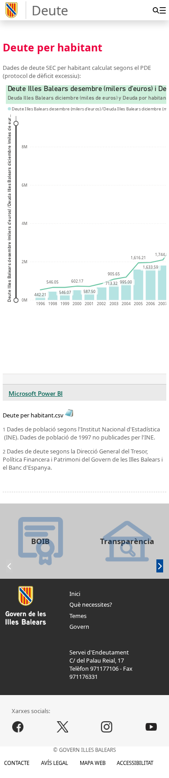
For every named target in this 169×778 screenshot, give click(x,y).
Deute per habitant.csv (34, 415)
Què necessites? (90, 604)
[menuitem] (162, 10)
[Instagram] (106, 727)
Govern (79, 626)
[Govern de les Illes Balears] (14, 10)
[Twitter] (62, 727)
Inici (74, 594)
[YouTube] (151, 727)
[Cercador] (155, 10)
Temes (78, 616)
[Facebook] (18, 727)
